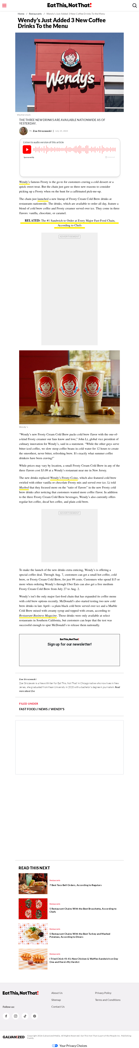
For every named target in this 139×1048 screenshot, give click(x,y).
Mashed (24, 487)
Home (21, 13)
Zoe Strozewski (42, 130)
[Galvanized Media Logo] (14, 1037)
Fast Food (27, 709)
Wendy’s (24, 182)
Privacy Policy (103, 992)
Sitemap (56, 999)
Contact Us (58, 1006)
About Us (57, 992)
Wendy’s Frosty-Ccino (64, 478)
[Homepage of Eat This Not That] (20, 993)
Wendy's (23, 427)
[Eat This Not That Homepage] (69, 5)
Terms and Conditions (108, 999)
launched (42, 199)
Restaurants (35, 13)
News (43, 709)
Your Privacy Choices (73, 1045)
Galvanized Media (51, 1035)
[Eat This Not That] (69, 639)
